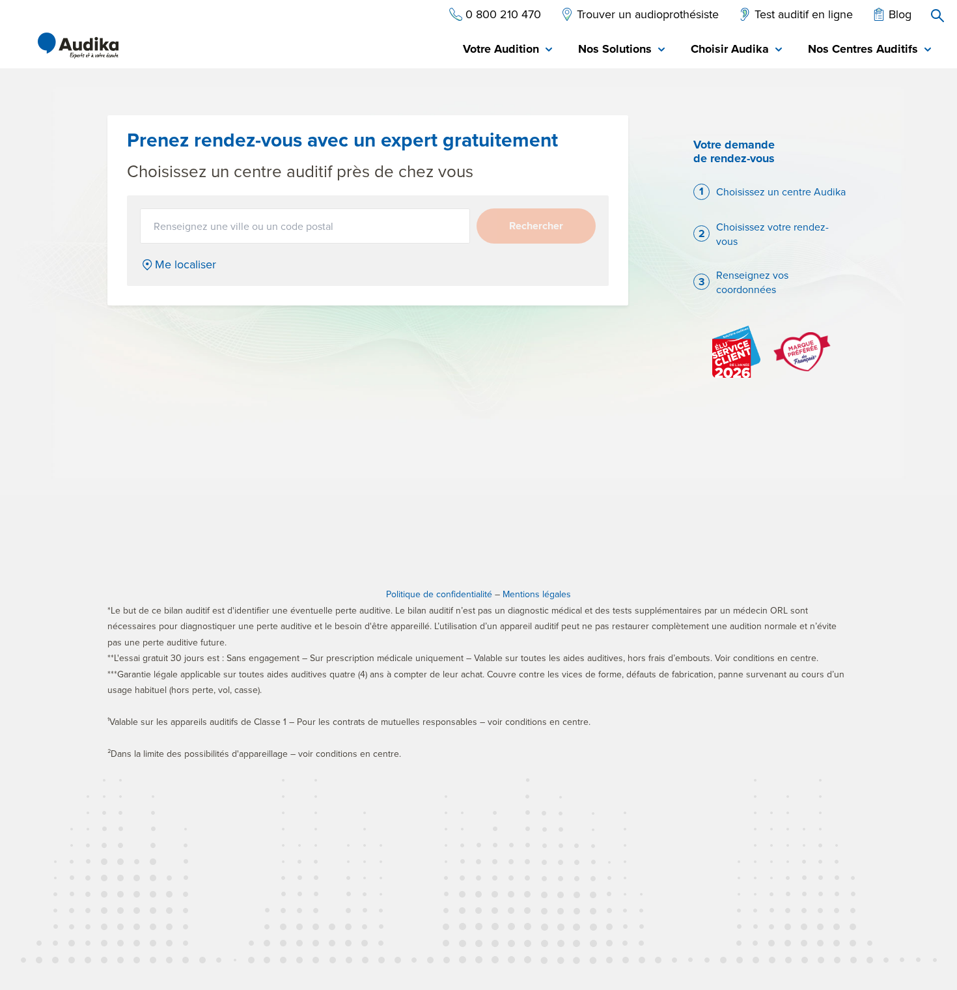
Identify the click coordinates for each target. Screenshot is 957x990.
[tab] (507, 49)
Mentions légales (537, 594)
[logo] (78, 46)
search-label (937, 15)
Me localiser (185, 264)
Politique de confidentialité (439, 594)
